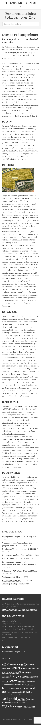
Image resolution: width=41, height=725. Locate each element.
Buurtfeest (15, 672)
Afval (19, 664)
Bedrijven (6, 668)
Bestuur (15, 668)
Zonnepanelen (29, 706)
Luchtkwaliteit (18, 685)
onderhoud (28, 688)
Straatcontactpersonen (10, 695)
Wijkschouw (9, 706)
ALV (23, 663)
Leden (10, 685)
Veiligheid (9, 699)
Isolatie (5, 685)
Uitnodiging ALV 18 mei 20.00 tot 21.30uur (19, 571)
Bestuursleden (26, 668)
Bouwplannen (35, 668)
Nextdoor (14, 689)
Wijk (20, 703)
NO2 (19, 689)
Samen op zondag (9, 584)
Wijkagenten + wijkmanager (14, 537)
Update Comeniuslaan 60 (12, 558)
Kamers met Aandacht (11, 580)
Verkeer (22, 698)
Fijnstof (23, 676)
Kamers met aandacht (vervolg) (15, 555)
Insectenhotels (31, 681)
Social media (26, 692)
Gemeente (30, 676)
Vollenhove (7, 702)
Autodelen (30, 664)
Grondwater (22, 681)
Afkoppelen (11, 664)
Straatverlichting (25, 695)
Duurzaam (5, 676)
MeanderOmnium (29, 685)
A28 (4, 664)
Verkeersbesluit (8, 577)
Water (15, 703)
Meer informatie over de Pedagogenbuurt (19, 609)
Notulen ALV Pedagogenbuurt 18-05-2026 (19, 549)
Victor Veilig (30, 699)
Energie (15, 676)
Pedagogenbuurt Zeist (20, 3)
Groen (13, 681)
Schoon (10, 692)
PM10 (4, 692)
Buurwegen (25, 672)
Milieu (6, 688)
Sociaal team (16, 692)
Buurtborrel (6, 672)
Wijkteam (19, 706)
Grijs (6, 681)
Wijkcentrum (25, 703)
